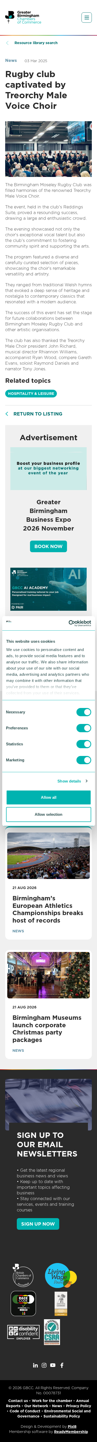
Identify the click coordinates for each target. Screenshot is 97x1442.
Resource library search (36, 43)
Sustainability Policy (61, 1416)
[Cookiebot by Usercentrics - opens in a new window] (69, 623)
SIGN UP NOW (38, 1224)
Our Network (36, 1406)
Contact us (18, 1401)
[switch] (83, 728)
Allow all (48, 797)
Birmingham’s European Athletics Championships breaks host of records (47, 909)
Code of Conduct (25, 1411)
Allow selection (48, 814)
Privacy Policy (78, 1406)
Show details (69, 781)
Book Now (48, 546)
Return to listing (37, 414)
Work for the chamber (52, 1401)
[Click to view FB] (62, 1365)
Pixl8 (72, 1426)
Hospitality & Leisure (31, 394)
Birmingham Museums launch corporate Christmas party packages (46, 1029)
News (11, 60)
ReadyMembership (71, 1432)
